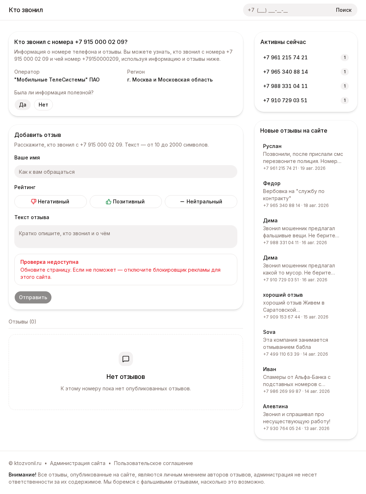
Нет (43, 105)
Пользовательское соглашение (153, 463)
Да (22, 105)
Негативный (53, 201)
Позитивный (129, 201)
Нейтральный (204, 201)
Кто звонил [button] (26, 10)
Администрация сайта (77, 463)
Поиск (344, 10)
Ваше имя (27, 157)
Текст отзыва (31, 217)
